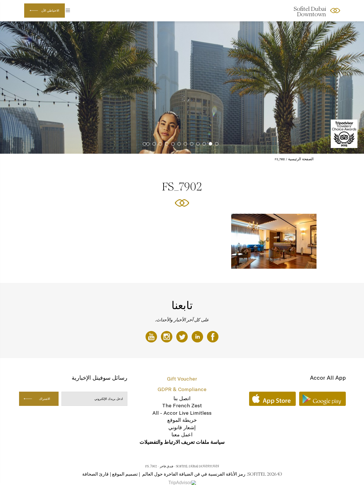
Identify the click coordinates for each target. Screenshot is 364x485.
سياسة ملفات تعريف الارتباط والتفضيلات (182, 442)
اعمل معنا (182, 434)
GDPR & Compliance (182, 389)
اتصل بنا (182, 398)
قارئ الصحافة (95, 474)
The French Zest (182, 405)
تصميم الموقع (125, 474)
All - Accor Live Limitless (182, 413)
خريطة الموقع (182, 420)
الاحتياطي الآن (50, 11)
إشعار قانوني (182, 427)
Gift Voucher (182, 378)
